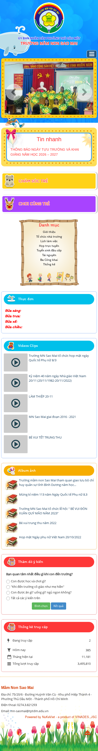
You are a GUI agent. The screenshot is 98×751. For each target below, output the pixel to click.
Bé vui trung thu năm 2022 (37, 523)
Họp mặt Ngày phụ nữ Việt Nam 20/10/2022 (50, 537)
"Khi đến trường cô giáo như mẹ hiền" (37, 586)
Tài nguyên (49, 255)
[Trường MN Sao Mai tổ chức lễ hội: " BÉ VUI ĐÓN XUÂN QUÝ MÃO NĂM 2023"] (11, 512)
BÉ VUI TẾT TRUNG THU (45, 437)
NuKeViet (48, 717)
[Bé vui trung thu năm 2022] (11, 527)
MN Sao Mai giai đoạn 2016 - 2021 (52, 417)
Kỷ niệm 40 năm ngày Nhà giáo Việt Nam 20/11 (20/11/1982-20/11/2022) (57, 378)
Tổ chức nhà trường (49, 236)
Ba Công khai (49, 260)
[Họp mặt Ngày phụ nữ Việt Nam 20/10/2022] (11, 541)
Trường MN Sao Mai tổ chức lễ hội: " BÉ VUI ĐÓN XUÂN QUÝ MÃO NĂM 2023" (53, 511)
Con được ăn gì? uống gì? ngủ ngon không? (41, 592)
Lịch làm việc (49, 241)
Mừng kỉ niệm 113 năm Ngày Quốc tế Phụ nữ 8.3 (53, 494)
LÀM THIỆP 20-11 (41, 396)
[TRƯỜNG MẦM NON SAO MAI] (49, 18)
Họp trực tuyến (49, 246)
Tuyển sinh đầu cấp (49, 250)
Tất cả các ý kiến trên (25, 598)
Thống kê (49, 264)
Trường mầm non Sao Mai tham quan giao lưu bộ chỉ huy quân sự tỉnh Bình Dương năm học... (56, 482)
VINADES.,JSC (86, 717)
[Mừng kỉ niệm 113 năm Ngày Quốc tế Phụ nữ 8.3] (11, 498)
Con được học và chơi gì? (28, 581)
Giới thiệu (49, 232)
